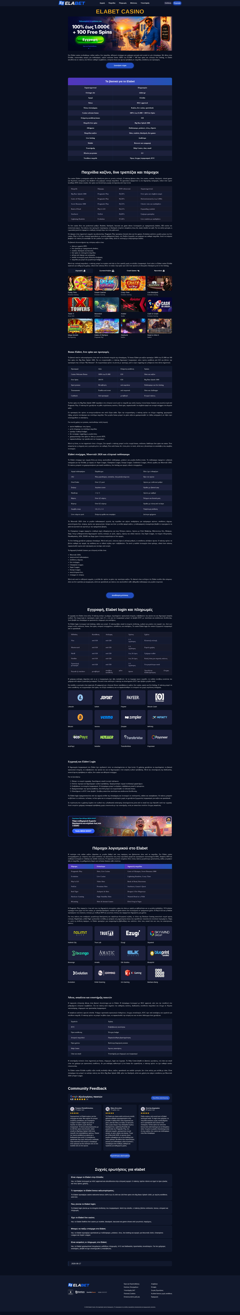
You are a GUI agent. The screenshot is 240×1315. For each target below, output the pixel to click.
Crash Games (131, 270)
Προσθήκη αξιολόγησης (160, 1098)
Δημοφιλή (79, 270)
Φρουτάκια (158, 270)
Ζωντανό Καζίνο (105, 270)
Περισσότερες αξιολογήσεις (120, 1156)
